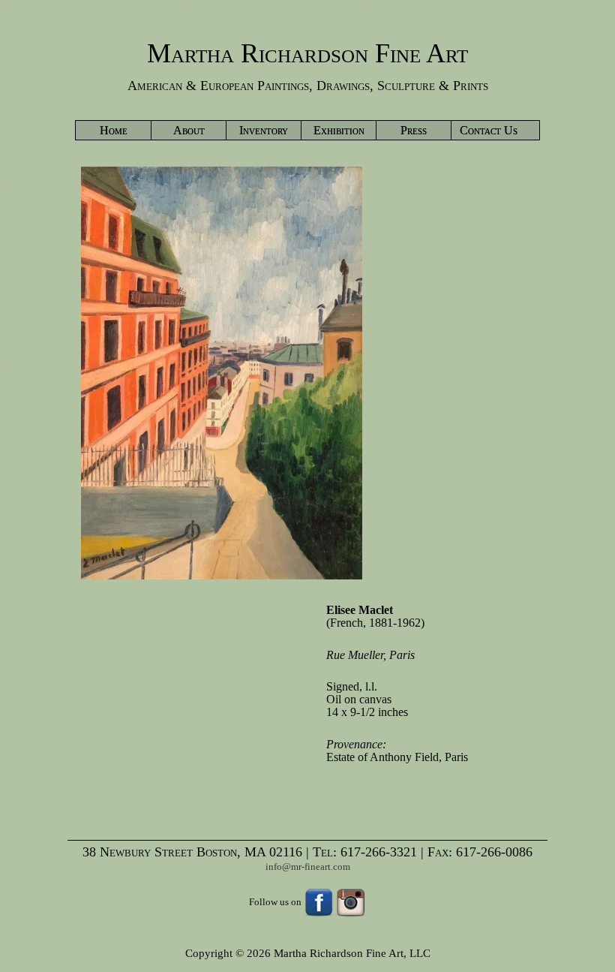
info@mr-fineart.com (308, 866)
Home (114, 130)
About (189, 130)
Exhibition (339, 130)
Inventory (263, 130)
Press (413, 130)
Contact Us (489, 130)
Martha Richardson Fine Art (307, 53)
